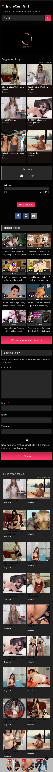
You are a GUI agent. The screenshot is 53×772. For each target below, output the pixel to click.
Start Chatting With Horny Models (13, 88)
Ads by (45, 62)
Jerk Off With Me (9, 120)
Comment (6, 367)
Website (5, 426)
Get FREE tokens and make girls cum (37, 121)
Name (5, 403)
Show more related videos (26, 340)
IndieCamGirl (17, 6)
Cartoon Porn (27, 204)
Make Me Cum (33, 153)
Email (4, 415)
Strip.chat (5, 92)
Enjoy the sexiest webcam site (13, 154)
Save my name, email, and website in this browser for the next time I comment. (25, 446)
